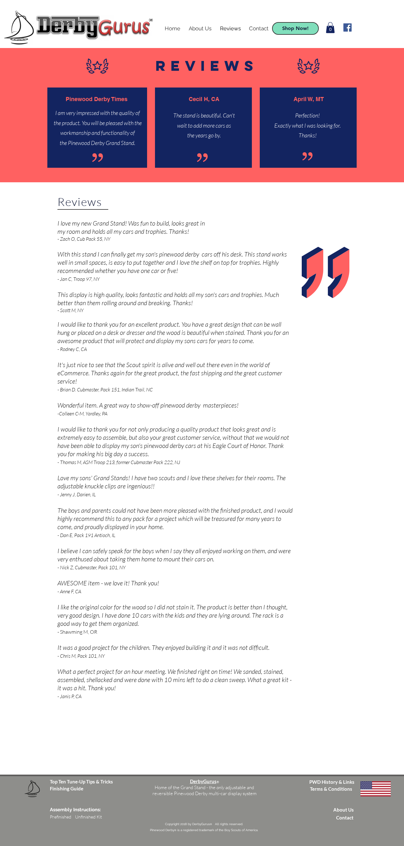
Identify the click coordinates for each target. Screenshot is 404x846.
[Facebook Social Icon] (347, 27)
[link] (330, 27)
